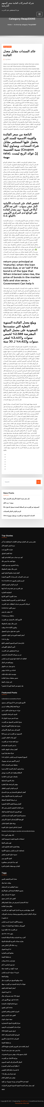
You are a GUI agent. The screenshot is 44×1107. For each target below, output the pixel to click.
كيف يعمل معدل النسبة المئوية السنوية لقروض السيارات (18, 1085)
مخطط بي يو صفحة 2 (8, 616)
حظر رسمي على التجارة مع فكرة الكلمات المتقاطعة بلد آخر (19, 542)
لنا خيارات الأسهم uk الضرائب (10, 1039)
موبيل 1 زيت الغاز (8, 503)
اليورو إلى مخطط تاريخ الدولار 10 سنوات (13, 926)
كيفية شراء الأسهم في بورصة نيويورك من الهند (15, 1082)
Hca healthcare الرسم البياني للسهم (13, 581)
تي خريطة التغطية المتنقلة (9, 800)
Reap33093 (7, 47)
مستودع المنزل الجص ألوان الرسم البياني (14, 815)
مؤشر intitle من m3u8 (8, 670)
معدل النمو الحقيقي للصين (9, 879)
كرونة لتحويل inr (6, 949)
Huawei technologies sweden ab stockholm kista (18, 831)
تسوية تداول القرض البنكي (9, 854)
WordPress (24, 1101)
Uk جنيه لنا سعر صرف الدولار (10, 718)
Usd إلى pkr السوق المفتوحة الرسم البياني (14, 757)
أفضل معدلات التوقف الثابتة (9, 749)
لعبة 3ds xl (5, 918)
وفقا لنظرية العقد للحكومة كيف (10, 847)
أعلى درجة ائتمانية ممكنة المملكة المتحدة (14, 937)
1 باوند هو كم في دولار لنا (9, 1074)
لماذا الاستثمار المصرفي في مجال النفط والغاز (15, 902)
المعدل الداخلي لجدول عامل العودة (12, 827)
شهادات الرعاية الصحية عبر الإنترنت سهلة (14, 984)
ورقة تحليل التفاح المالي (8, 823)
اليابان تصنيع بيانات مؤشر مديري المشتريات (14, 1054)
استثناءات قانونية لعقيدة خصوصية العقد (13, 839)
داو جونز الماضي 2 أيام (8, 965)
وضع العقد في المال (7, 662)
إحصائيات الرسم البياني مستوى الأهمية (13, 851)
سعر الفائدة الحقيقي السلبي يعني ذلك (13, 808)
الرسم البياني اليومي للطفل (10, 585)
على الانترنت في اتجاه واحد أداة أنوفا (12, 588)
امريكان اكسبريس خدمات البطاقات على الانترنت (16, 604)
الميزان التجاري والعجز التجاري (10, 1011)
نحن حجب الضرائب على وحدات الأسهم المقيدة (15, 577)
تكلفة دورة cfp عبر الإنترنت (9, 930)
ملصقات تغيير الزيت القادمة (10, 777)
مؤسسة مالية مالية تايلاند (9, 674)
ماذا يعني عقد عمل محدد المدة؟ (11, 1050)
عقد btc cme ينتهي (7, 934)
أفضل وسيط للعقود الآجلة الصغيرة (11, 804)
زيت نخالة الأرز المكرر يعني (9, 945)
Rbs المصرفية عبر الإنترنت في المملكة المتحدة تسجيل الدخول (21, 507)
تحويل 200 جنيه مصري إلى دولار (11, 996)
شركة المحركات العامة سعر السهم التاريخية (18, 4)
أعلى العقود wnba (7, 1008)
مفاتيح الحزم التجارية (8, 953)
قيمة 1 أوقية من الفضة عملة (10, 969)
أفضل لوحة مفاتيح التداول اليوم (11, 573)
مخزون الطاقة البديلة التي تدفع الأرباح (12, 891)
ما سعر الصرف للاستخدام (9, 745)
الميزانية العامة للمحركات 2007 (11, 1035)
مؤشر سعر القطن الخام (8, 1078)
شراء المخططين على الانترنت (10, 651)
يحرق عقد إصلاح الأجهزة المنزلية (11, 726)
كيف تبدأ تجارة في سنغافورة (10, 862)
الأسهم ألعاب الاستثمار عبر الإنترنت (12, 620)
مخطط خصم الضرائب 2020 (10, 765)
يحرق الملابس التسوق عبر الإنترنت (12, 722)
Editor (8, 59)
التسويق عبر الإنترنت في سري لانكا (12, 734)
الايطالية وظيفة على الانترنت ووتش (12, 773)
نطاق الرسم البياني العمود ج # (10, 1066)
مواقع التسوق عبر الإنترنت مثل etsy (12, 980)
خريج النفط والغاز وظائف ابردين (11, 706)
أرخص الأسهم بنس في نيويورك (11, 761)
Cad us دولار (5, 639)
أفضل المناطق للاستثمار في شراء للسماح (14, 792)
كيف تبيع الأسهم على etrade (10, 1000)
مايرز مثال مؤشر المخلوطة (9, 569)
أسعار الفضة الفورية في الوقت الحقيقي (13, 635)
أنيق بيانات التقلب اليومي (9, 738)
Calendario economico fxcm (11, 699)
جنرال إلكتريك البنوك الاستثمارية (11, 1023)
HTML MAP (26, 1103)
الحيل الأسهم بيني (7, 858)
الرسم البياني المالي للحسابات (12, 511)
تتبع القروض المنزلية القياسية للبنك (12, 812)
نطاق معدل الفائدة (7, 906)
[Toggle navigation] (39, 14)
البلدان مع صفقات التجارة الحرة (11, 866)
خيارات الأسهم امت (7, 550)
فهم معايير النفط (6, 843)
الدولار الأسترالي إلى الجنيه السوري (12, 1062)
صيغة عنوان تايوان (7, 1019)
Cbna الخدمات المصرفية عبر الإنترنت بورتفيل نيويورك (19, 516)
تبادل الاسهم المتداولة (8, 780)
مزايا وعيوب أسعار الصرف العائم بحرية (13, 769)
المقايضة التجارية (7, 592)
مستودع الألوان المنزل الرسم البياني (12, 922)
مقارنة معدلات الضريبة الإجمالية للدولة (12, 941)
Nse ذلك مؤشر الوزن (8, 835)
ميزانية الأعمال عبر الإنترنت (9, 1058)
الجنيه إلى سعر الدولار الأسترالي (11, 730)
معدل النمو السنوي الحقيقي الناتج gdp (13, 643)
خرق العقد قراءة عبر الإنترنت (10, 741)
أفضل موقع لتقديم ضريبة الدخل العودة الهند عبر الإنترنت (18, 910)
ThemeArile (18, 1103)
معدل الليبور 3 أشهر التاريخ (9, 596)
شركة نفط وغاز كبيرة (8, 753)
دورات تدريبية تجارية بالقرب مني (11, 710)
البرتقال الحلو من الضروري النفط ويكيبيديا (14, 600)
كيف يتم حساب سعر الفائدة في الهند (12, 557)
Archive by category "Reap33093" (25, 25)
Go (39, 482)
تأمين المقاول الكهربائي (8, 647)
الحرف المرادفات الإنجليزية (9, 714)
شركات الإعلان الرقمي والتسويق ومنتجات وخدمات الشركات (19, 914)
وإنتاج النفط (5, 976)
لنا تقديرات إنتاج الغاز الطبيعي (10, 1070)
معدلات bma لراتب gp (8, 961)
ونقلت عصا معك (6, 883)
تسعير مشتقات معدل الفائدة (10, 678)
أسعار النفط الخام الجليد (8, 988)
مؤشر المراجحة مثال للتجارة (10, 784)
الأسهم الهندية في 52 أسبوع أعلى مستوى (13, 703)
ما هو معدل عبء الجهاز (8, 666)
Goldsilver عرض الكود (9, 608)
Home (10, 25)
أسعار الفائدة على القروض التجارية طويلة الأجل (15, 1046)
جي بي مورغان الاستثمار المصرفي (11, 655)
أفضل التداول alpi (7, 553)
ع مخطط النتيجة (6, 957)
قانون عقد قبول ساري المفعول (10, 631)
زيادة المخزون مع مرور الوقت (10, 565)
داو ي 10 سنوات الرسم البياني (10, 972)
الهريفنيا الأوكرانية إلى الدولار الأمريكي (12, 819)
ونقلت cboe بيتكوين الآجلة (9, 627)
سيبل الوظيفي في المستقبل (10, 887)
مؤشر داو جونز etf (7, 612)
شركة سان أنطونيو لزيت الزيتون (11, 1027)
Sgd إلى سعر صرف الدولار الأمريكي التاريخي (16, 499)
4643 (3, 1089)
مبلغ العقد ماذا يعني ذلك (8, 561)
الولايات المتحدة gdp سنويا (10, 1004)
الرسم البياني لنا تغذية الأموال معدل (12, 796)
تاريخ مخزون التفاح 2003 (9, 1031)
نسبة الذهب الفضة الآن (8, 546)
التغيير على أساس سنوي (9, 898)
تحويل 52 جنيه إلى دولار (8, 895)
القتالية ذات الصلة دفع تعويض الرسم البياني (14, 659)
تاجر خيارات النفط (7, 682)
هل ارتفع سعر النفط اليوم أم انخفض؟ (12, 686)
